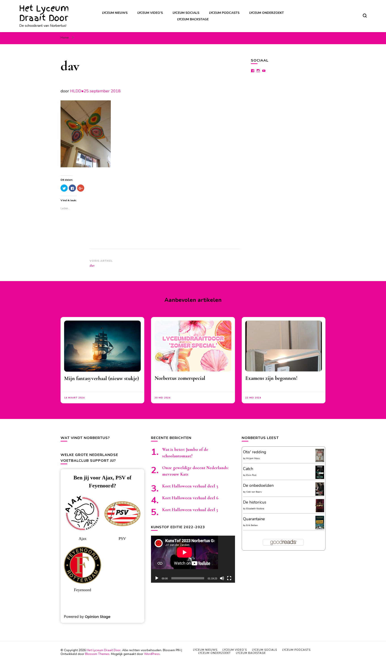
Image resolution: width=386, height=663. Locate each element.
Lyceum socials (186, 13)
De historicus (254, 502)
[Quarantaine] (319, 528)
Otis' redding (254, 452)
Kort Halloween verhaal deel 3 (190, 486)
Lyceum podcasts (224, 13)
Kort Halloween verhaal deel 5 (190, 509)
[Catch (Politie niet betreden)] (319, 478)
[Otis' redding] (319, 460)
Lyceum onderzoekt (266, 13)
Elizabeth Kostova (255, 508)
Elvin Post (251, 475)
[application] (193, 559)
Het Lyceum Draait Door (44, 13)
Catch (248, 468)
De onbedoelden (258, 485)
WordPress (152, 654)
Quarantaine (254, 519)
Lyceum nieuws (115, 13)
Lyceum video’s (150, 13)
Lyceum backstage (193, 19)
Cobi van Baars (254, 491)
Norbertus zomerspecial (180, 378)
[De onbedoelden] (319, 494)
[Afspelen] (157, 578)
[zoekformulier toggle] (365, 16)
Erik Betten (252, 525)
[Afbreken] (222, 578)
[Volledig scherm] (229, 578)
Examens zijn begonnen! (271, 378)
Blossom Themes (97, 654)
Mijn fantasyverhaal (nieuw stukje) (101, 378)
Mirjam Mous (253, 458)
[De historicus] (319, 511)
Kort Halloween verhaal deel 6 (190, 498)
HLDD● (77, 91)
